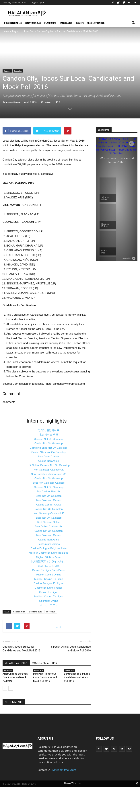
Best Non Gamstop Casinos (49, 482)
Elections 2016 (35, 611)
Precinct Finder (95, 23)
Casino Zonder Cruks (48, 504)
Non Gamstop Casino (48, 500)
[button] (133, 23)
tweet (58, 627)
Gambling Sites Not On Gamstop (48, 447)
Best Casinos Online (48, 522)
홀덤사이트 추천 (48, 434)
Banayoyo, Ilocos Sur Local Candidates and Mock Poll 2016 (45, 677)
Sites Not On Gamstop (49, 495)
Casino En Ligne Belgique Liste (49, 548)
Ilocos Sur (18, 71)
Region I (7, 71)
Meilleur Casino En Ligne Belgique (48, 552)
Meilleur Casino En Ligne (48, 578)
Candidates (65, 23)
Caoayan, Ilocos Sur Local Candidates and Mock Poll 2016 (21, 648)
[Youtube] (134, 2)
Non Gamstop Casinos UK (49, 469)
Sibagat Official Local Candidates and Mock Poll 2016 (71, 648)
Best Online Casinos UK (48, 526)
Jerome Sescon (12, 102)
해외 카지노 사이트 (49, 565)
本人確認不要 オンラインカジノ (48, 561)
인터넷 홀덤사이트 (48, 430)
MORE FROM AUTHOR (44, 663)
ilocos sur (50, 611)
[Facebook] (113, 2)
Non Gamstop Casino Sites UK (48, 473)
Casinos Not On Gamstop (48, 439)
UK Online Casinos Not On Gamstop (49, 465)
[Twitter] (118, 2)
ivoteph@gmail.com (64, 770)
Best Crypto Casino (49, 543)
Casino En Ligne (48, 592)
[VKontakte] (129, 2)
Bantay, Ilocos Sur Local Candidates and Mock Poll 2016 (77, 677)
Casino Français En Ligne (48, 583)
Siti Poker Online (48, 600)
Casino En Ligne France (49, 587)
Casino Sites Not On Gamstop (48, 452)
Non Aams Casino (48, 456)
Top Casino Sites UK (48, 491)
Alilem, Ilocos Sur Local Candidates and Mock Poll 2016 (15, 677)
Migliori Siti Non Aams (48, 557)
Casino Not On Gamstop (48, 443)
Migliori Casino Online (48, 574)
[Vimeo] (124, 2)
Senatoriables (33, 23)
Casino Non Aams (48, 460)
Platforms (50, 23)
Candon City (19, 611)
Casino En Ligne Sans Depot (48, 570)
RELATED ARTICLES (16, 663)
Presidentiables (13, 23)
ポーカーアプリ (49, 605)
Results (79, 23)
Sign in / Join (38, 2)
